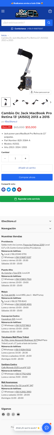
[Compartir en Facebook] (3, 189)
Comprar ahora (27, 177)
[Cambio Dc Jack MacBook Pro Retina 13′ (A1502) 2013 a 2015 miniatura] (6, 102)
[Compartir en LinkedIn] (14, 189)
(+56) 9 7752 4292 (22, 374)
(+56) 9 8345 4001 (23, 304)
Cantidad (5, 152)
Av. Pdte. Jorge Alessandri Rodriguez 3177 (19, 340)
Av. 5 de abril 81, (8, 295)
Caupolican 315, (8, 319)
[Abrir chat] (46, 427)
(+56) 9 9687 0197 (22, 257)
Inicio (4, 35)
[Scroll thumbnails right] (50, 102)
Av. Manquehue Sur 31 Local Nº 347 (17, 385)
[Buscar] (49, 23)
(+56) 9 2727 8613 (22, 325)
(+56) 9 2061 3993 (22, 392)
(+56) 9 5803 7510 (22, 279)
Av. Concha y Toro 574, (11, 273)
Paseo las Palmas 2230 (33, 245)
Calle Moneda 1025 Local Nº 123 (15, 367)
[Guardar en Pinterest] (19, 189)
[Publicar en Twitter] (9, 189)
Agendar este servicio (29, 199)
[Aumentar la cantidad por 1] (25, 158)
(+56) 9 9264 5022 (22, 349)
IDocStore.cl (11, 121)
